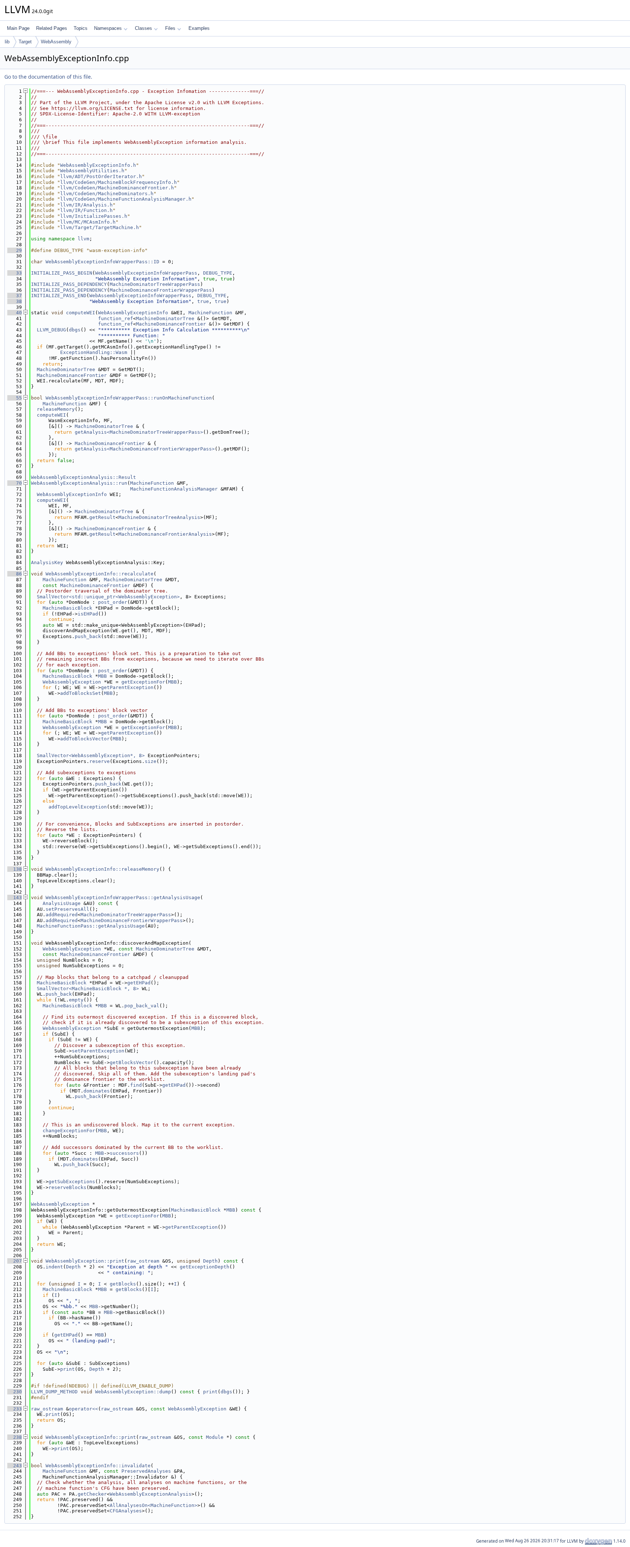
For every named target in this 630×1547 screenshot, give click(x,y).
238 (14, 1437)
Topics (81, 28)
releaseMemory (56, 409)
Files (170, 28)
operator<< (83, 1409)
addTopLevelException (77, 807)
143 (14, 897)
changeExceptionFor (69, 1130)
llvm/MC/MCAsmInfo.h (88, 222)
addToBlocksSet (80, 693)
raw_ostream (143, 1261)
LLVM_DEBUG (51, 329)
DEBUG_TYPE (217, 273)
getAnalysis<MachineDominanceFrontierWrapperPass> (145, 449)
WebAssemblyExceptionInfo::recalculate (99, 573)
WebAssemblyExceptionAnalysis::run (79, 483)
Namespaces (108, 28)
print (67, 1369)
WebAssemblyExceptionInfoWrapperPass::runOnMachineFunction (129, 398)
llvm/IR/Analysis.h (86, 205)
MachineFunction (210, 312)
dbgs (75, 329)
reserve (99, 761)
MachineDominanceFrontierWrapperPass (161, 290)
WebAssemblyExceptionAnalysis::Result (83, 477)
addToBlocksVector (85, 738)
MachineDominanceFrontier (171, 324)
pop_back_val (141, 1005)
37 (14, 295)
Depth (210, 1261)
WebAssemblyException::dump (133, 1391)
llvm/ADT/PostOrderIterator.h (101, 176)
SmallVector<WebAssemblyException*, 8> (91, 755)
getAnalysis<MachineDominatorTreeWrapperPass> (139, 432)
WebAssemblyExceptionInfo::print (91, 1437)
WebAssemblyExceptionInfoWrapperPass (146, 273)
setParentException (98, 1051)
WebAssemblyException (72, 682)
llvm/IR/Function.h (86, 210)
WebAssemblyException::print (85, 1261)
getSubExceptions (71, 1181)
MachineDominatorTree (165, 318)
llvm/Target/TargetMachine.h (99, 227)
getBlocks (123, 1284)
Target (25, 41)
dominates (96, 1091)
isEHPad (88, 614)
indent (54, 1267)
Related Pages (51, 28)
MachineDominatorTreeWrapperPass (155, 284)
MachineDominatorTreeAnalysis (159, 517)
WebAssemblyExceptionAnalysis (150, 1494)
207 (14, 1261)
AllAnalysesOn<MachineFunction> (153, 1505)
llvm (83, 238)
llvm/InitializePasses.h (93, 216)
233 (14, 1409)
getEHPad (139, 982)
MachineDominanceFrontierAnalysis (165, 534)
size (150, 761)
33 (14, 273)
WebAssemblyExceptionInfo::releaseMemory (102, 869)
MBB (102, 676)
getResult (102, 517)
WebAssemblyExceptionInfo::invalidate (98, 1465)
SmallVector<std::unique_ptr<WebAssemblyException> (108, 596)
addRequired (62, 914)
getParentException (127, 687)
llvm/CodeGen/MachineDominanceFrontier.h (117, 187)
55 (14, 398)
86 (14, 573)
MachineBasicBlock (67, 608)
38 (14, 301)
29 (14, 250)
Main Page (18, 28)
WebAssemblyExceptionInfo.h (98, 165)
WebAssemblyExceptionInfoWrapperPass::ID (102, 261)
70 (14, 483)
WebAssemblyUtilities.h (92, 170)
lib (7, 41)
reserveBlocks (67, 1187)
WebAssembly (56, 41)
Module (214, 1437)
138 (14, 869)
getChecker (92, 1494)
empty (76, 1000)
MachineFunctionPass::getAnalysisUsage (91, 926)
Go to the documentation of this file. (48, 76)
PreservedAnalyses (146, 1471)
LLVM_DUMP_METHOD (54, 1391)
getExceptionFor (143, 682)
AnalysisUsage (62, 903)
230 (14, 1391)
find (136, 1085)
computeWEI (80, 312)
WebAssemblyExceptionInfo (133, 312)
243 (14, 1465)
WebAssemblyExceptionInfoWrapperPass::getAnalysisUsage (123, 897)
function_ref (115, 318)
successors (124, 1153)
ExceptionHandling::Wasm (93, 352)
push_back (88, 636)
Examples (199, 28)
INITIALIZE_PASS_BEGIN (61, 273)
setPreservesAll (67, 909)
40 (14, 312)
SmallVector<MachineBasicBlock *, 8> (88, 988)
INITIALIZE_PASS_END (58, 295)
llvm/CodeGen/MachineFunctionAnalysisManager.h (125, 199)
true (203, 301)
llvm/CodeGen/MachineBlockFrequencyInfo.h (118, 182)
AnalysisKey (47, 562)
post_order (112, 602)
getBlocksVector (131, 1062)
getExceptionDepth (204, 1267)
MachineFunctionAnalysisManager (174, 489)
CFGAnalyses (126, 1510)
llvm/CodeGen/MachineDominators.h (106, 193)
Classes (143, 28)
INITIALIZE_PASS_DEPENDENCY (69, 284)
